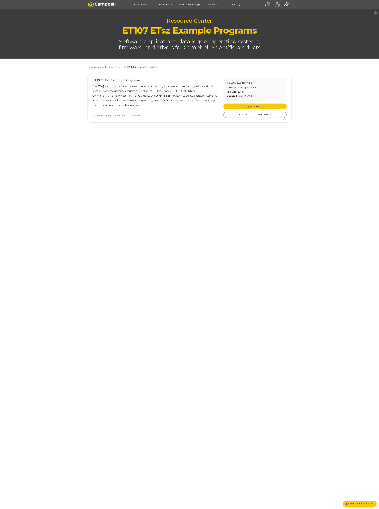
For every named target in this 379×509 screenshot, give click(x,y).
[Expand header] (375, 13)
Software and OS (111, 67)
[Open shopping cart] (267, 4)
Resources (93, 67)
